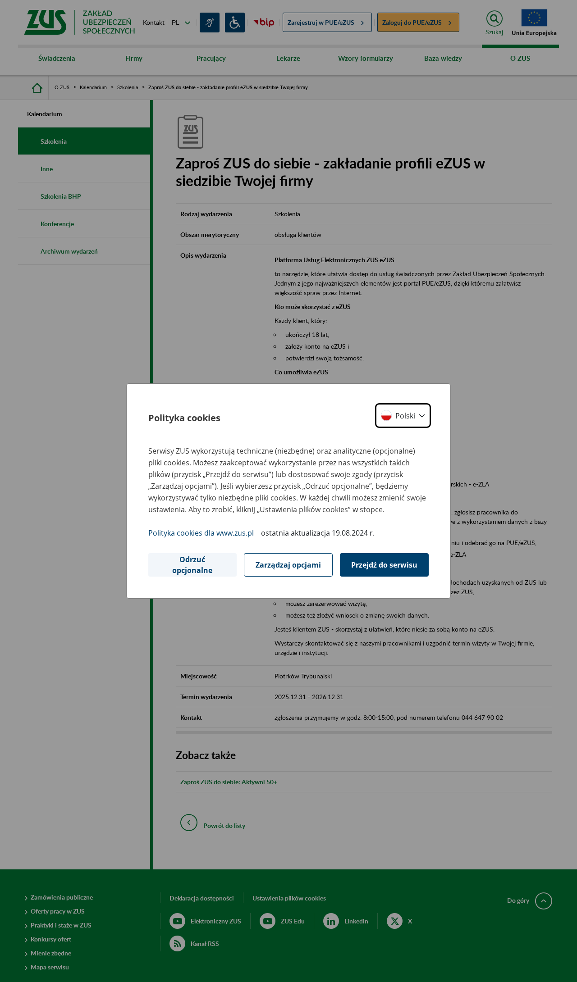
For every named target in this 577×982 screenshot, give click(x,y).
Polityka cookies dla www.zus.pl (201, 533)
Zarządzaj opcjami (288, 565)
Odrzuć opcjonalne (192, 565)
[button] (403, 415)
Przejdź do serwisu (384, 565)
